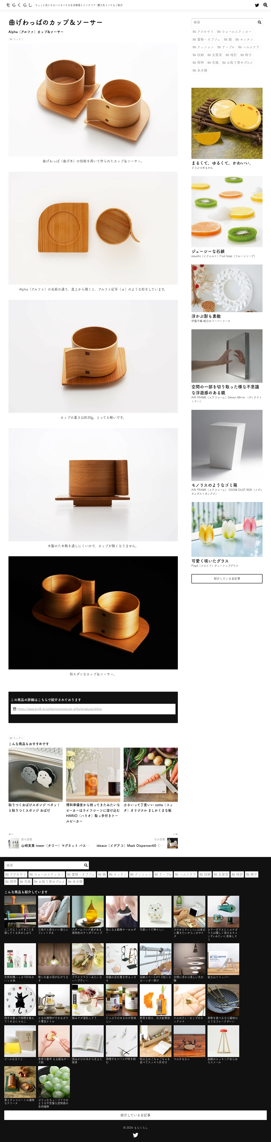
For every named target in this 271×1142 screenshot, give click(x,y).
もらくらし (19, 5)
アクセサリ (205, 31)
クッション (205, 47)
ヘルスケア (251, 47)
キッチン (18, 39)
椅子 (248, 55)
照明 (200, 62)
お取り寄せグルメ (240, 62)
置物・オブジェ (208, 39)
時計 (233, 55)
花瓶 (215, 62)
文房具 (217, 55)
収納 (200, 55)
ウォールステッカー (237, 31)
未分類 (202, 70)
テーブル (228, 47)
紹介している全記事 (227, 578)
